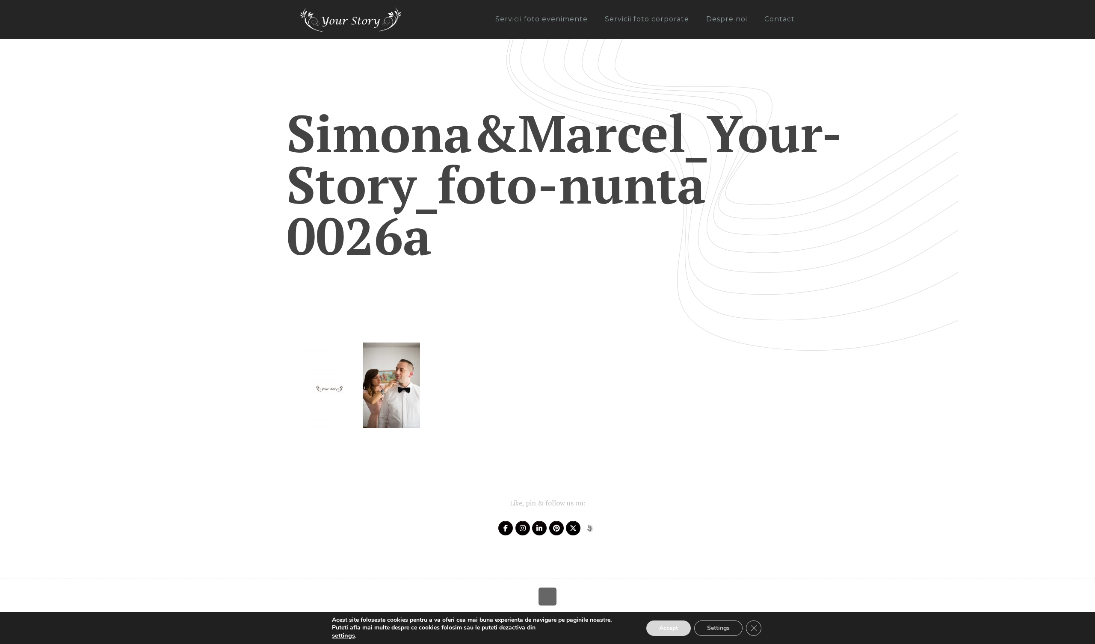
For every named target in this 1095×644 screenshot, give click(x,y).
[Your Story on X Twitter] (573, 528)
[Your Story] (350, 19)
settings (343, 635)
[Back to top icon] (547, 597)
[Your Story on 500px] (590, 528)
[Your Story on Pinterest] (556, 528)
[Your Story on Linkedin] (539, 528)
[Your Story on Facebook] (505, 528)
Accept (668, 628)
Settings (718, 628)
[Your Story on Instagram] (522, 528)
